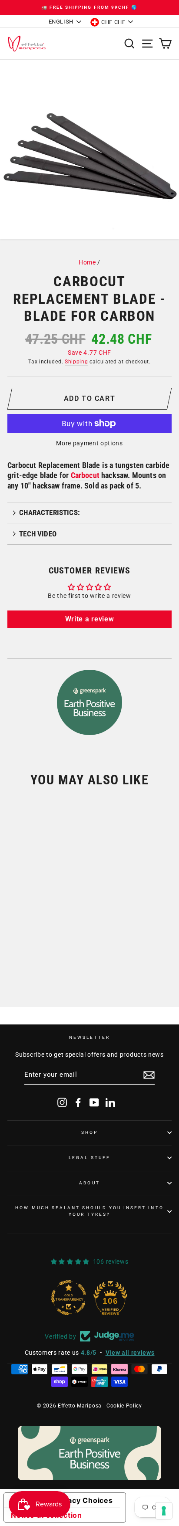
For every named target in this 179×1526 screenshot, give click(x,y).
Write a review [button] (89, 619)
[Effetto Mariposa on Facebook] (78, 1102)
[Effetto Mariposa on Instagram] (62, 1102)
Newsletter (89, 1037)
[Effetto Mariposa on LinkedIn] (110, 1102)
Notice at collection (46, 1515)
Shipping (76, 362)
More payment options (89, 443)
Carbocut (85, 475)
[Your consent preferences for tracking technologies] (164, 1510)
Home (87, 262)
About (89, 1182)
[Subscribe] (149, 1075)
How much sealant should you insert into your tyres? (89, 1210)
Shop (89, 1132)
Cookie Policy (124, 1406)
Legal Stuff (89, 1157)
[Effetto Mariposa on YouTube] (94, 1102)
